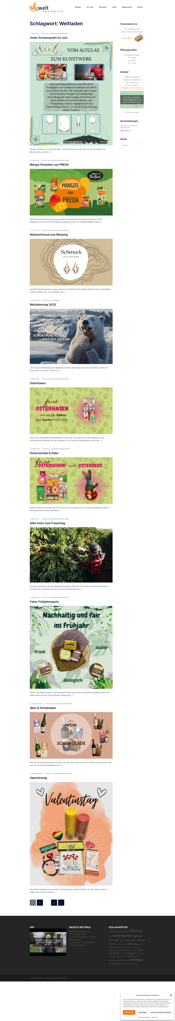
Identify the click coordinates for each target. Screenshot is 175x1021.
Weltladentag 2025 (43, 304)
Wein (118, 960)
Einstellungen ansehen (161, 1012)
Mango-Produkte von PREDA (49, 164)
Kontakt (139, 7)
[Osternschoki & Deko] (71, 480)
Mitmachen (103, 7)
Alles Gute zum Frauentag (47, 523)
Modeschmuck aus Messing (49, 234)
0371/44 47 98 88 (132, 85)
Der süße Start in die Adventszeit (82, 942)
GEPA (130, 944)
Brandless (125, 931)
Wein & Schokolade (43, 708)
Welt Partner (128, 964)
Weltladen (136, 960)
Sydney (64, 978)
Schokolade (130, 953)
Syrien (121, 956)
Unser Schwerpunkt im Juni (48, 37)
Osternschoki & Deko (44, 453)
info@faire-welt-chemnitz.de (132, 88)
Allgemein (55, 300)
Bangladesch (113, 931)
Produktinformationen (59, 33)
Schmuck (122, 953)
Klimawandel (113, 947)
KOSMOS (119, 947)
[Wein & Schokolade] (71, 735)
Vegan (124, 956)
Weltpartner (121, 964)
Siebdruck (138, 953)
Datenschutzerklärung (144, 1017)
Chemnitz (135, 931)
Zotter (134, 964)
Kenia (143, 944)
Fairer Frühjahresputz (44, 601)
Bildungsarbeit (127, 7)
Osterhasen (38, 383)
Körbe (132, 947)
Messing (137, 947)
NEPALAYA (123, 950)
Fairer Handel (122, 936)
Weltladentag (113, 964)
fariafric (117, 944)
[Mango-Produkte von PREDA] (71, 192)
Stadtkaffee (116, 956)
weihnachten (113, 960)
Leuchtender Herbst (76, 945)
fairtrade (131, 940)
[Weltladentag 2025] (71, 336)
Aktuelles (78, 7)
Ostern (130, 950)
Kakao (140, 944)
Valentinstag (38, 778)
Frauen (122, 944)
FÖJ (125, 944)
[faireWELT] (46, 7)
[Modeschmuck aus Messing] (71, 262)
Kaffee (135, 944)
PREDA (134, 950)
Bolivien (119, 931)
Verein (114, 7)
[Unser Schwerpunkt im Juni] (71, 94)
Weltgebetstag (125, 960)
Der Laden (90, 7)
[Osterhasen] (71, 410)
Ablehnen (143, 1012)
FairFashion (123, 940)
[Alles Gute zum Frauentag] (71, 555)
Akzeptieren (129, 1012)
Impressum (155, 1017)
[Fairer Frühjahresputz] (71, 647)
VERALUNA (130, 956)
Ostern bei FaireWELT (77, 934)
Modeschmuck (112, 950)
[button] (171, 995)
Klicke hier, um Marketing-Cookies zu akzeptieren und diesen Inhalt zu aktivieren (132, 99)
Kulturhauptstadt (126, 947)
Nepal (118, 950)
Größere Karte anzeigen (132, 112)
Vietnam (136, 956)
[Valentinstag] (71, 834)
